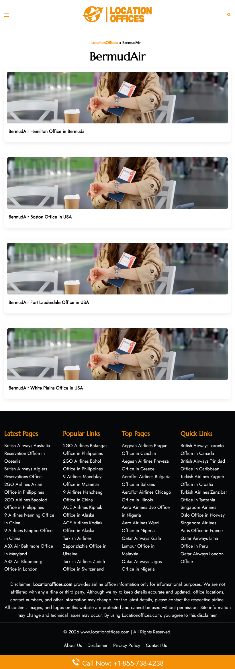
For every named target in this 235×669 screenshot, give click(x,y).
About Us (73, 645)
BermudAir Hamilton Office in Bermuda (47, 131)
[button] (229, 14)
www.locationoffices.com (105, 632)
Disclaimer (97, 645)
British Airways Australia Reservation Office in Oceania (27, 453)
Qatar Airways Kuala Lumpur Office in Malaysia (141, 546)
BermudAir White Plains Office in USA (46, 388)
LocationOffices (104, 42)
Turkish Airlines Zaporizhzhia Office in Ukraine (84, 546)
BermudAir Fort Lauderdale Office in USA (49, 302)
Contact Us (156, 645)
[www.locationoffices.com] (117, 14)
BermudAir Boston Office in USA (40, 217)
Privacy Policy (126, 645)
